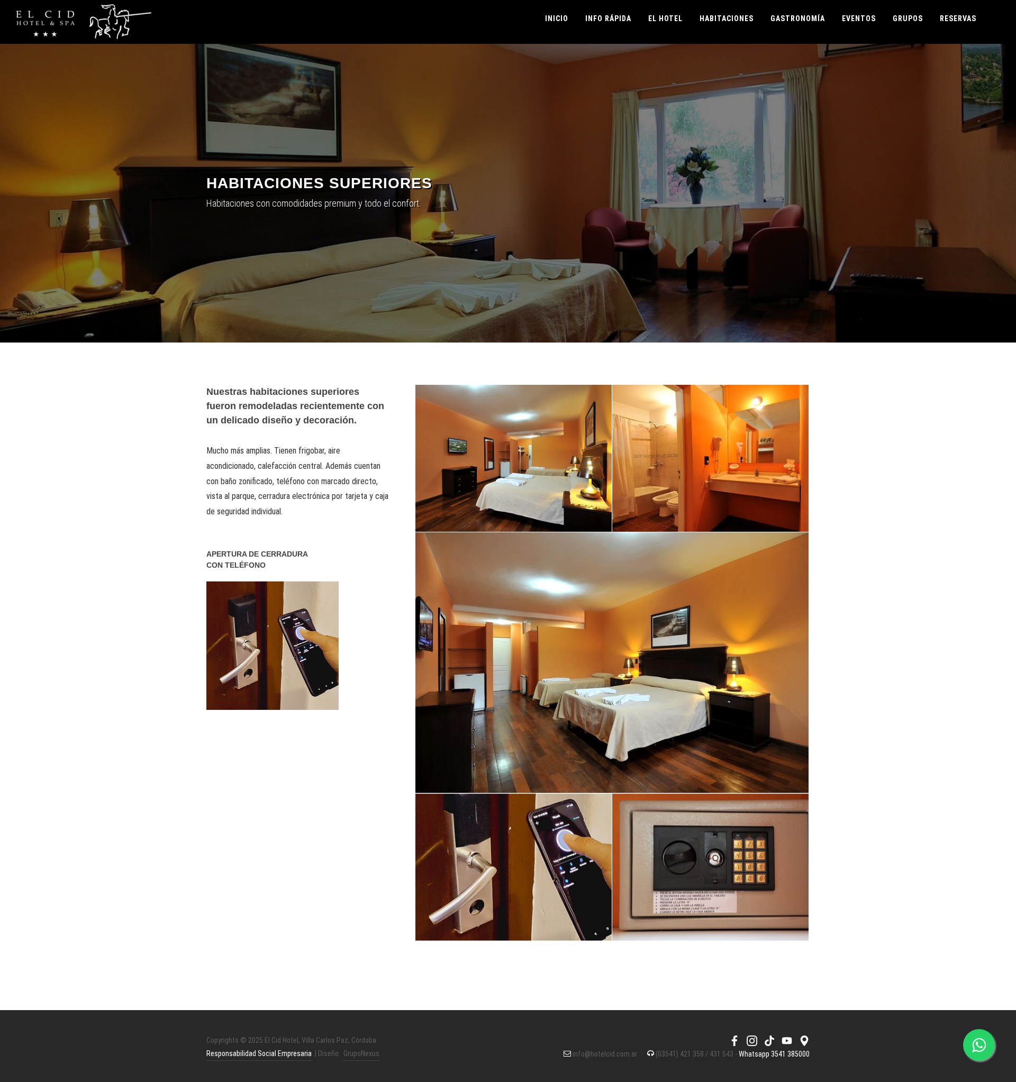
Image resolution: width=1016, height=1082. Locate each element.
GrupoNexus (361, 1053)
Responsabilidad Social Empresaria (259, 1053)
